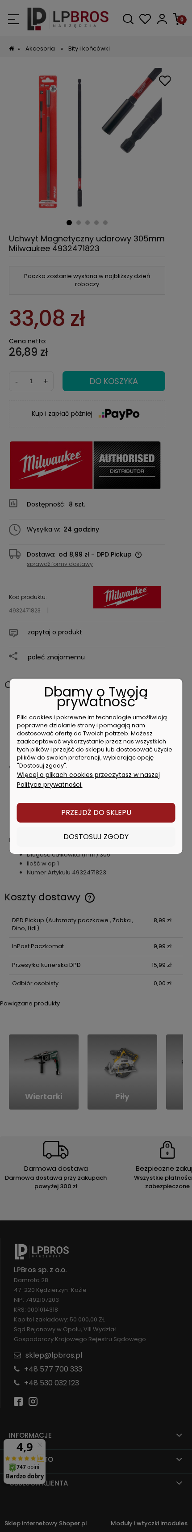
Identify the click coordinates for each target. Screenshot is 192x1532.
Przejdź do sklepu (96, 812)
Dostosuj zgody (96, 836)
